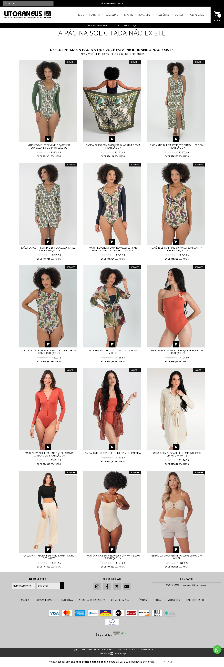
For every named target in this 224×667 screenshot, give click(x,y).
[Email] (127, 586)
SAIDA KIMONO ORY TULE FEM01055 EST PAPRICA (113, 453)
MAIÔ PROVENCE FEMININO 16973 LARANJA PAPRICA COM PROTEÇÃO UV (49, 454)
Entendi (167, 661)
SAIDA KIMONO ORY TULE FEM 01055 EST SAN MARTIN (113, 352)
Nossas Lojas (196, 14)
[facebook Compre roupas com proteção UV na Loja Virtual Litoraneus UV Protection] (107, 586)
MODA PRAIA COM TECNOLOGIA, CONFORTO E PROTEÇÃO (112, 25)
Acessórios (162, 14)
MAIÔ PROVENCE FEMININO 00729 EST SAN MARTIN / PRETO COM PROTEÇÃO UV (113, 249)
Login (120, 3)
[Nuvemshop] (112, 654)
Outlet (178, 14)
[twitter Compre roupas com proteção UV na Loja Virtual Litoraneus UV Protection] (117, 586)
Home (80, 14)
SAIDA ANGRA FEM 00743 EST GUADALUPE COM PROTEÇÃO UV (176, 146)
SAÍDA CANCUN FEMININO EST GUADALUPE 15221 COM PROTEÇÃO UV (49, 249)
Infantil (128, 14)
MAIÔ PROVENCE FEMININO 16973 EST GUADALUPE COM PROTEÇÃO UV (49, 146)
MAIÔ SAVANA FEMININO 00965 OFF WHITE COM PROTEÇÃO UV (113, 557)
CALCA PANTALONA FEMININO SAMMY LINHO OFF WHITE (48, 557)
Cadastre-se (110, 3)
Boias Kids (144, 14)
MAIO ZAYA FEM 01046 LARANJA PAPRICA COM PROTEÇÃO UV (177, 352)
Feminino (94, 14)
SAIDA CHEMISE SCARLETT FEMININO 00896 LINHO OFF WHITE (177, 454)
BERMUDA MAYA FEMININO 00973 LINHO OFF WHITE (176, 557)
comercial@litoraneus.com (195, 585)
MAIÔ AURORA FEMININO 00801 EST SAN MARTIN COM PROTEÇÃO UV (48, 352)
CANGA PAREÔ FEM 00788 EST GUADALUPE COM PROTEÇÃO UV (113, 146)
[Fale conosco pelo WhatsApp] (217, 649)
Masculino (111, 14)
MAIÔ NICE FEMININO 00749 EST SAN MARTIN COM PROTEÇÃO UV (176, 249)
